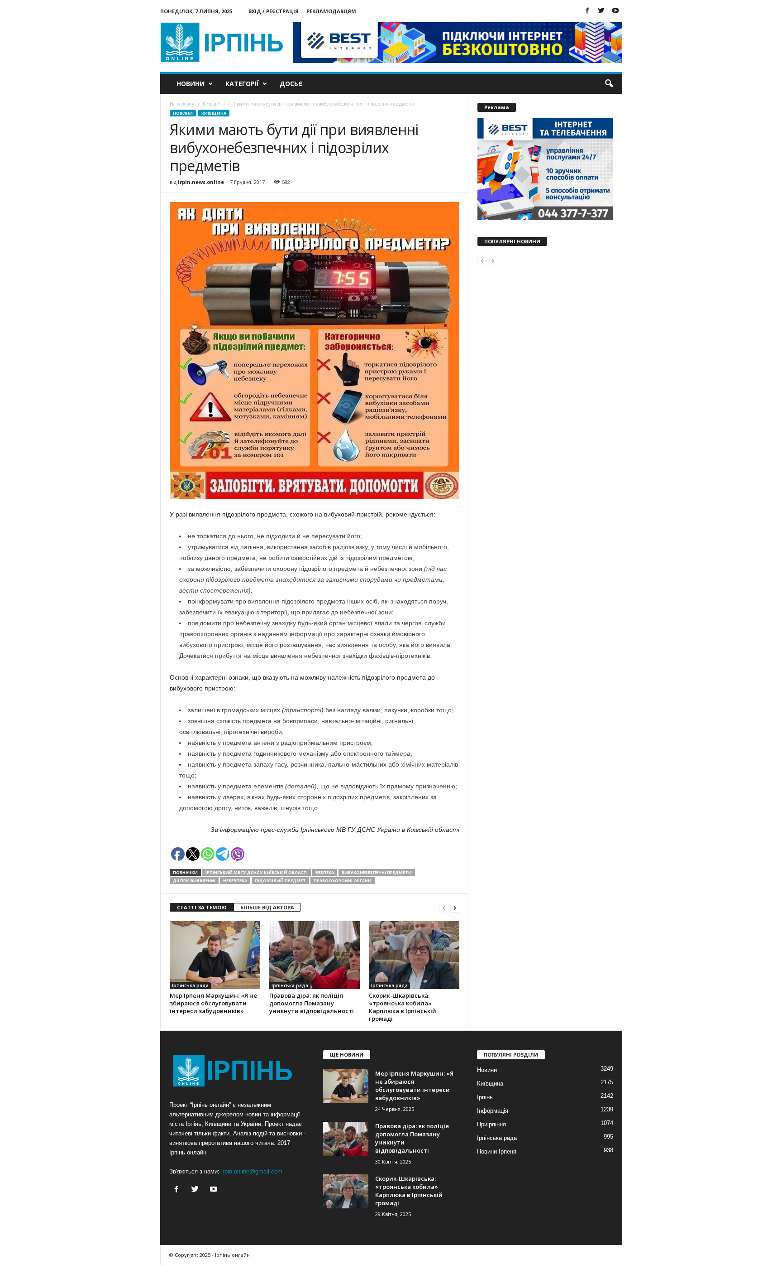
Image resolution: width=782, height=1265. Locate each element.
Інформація (492, 1110)
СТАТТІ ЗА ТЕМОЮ (202, 907)
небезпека (235, 881)
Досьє (291, 83)
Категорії (242, 83)
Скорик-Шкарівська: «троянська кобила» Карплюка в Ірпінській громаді (402, 1007)
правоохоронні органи (343, 881)
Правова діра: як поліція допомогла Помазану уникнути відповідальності (311, 1003)
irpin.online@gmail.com (251, 1171)
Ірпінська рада (190, 985)
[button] (609, 84)
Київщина (213, 113)
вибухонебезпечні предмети (377, 872)
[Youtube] (615, 11)
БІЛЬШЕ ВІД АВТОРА (267, 907)
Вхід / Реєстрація (273, 11)
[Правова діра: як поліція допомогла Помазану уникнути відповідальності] (314, 955)
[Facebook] (587, 11)
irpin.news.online (201, 182)
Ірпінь (485, 1097)
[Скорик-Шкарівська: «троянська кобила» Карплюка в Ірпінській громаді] (414, 955)
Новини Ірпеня (496, 1151)
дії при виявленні (194, 881)
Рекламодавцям (331, 11)
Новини (190, 83)
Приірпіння (491, 1124)
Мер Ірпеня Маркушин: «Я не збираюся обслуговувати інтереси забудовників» (213, 1003)
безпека (324, 872)
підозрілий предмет (280, 881)
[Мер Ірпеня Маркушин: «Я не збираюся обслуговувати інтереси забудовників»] (215, 955)
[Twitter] (601, 11)
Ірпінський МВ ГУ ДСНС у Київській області (256, 872)
